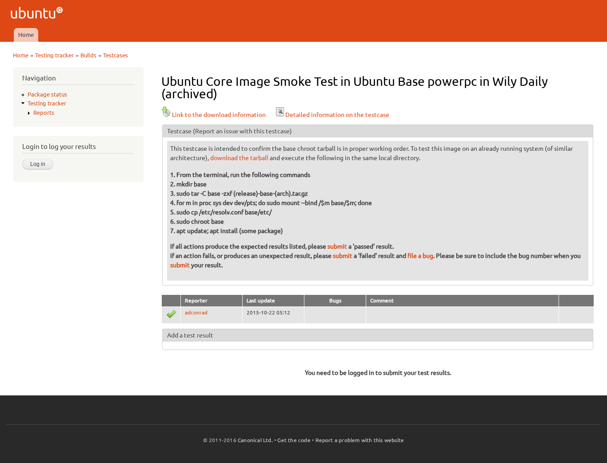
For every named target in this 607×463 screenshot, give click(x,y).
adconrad (196, 312)
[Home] (38, 14)
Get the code (293, 440)
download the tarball (239, 157)
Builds (88, 55)
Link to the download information (219, 114)
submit (337, 246)
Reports (43, 112)
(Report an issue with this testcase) (242, 131)
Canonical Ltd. (255, 440)
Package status (47, 94)
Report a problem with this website (359, 440)
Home (26, 35)
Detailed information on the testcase (337, 114)
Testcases (115, 55)
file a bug (420, 255)
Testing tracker (54, 55)
